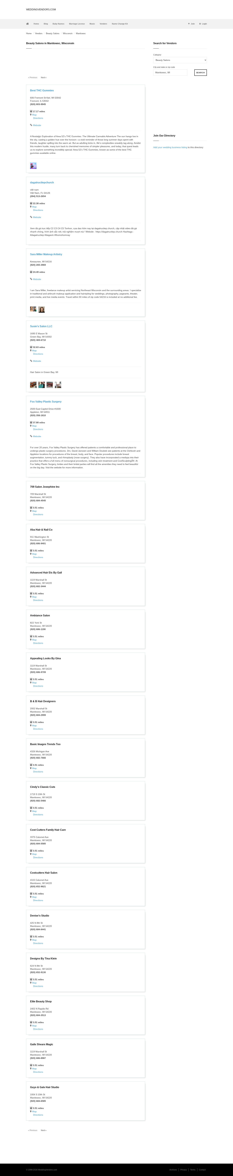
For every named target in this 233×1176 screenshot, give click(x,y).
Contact (202, 1170)
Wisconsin (67, 33)
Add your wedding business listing (170, 147)
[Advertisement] (85, 60)
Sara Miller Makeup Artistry (46, 254)
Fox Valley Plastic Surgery (45, 401)
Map (34, 114)
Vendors (103, 24)
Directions (38, 118)
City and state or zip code (164, 67)
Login (204, 24)
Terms (192, 1170)
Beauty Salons (52, 33)
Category (157, 55)
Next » (43, 77)
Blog (46, 24)
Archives (173, 1170)
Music (92, 24)
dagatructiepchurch (42, 182)
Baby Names (58, 24)
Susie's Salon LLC (41, 326)
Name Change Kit (120, 24)
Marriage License (77, 24)
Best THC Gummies (42, 90)
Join (193, 24)
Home (36, 24)
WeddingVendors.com (41, 9)
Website (37, 125)
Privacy (183, 1170)
